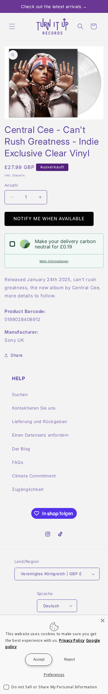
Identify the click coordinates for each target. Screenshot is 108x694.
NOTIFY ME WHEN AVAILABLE (49, 218)
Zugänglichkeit (28, 489)
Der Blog (21, 448)
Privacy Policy (71, 640)
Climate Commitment (34, 475)
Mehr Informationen (54, 261)
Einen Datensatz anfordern (40, 434)
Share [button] (16, 355)
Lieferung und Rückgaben (39, 421)
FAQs (17, 462)
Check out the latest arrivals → (54, 6)
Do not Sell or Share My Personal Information (54, 686)
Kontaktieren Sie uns (34, 407)
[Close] (103, 620)
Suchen (20, 394)
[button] (12, 26)
